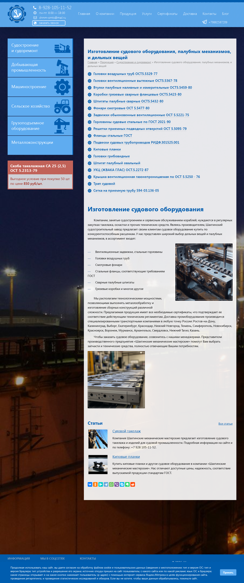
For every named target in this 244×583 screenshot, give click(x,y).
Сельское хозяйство (30, 106)
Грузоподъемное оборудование (27, 125)
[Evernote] (127, 484)
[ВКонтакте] (90, 484)
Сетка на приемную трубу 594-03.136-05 (126, 190)
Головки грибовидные (111, 156)
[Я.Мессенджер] (100, 484)
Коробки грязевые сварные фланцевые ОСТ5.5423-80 (137, 94)
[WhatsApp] (111, 484)
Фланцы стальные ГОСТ (112, 135)
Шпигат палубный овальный (116, 163)
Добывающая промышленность (28, 67)
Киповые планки (107, 149)
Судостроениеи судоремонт (25, 47)
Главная (92, 62)
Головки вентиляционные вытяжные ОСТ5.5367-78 (135, 80)
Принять (228, 572)
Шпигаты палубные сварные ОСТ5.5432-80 (128, 101)
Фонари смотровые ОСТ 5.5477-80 (121, 108)
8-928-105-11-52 (55, 7)
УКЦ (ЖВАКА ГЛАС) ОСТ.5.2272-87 (120, 169)
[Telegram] (106, 484)
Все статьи (225, 423)
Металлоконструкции (32, 142)
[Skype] (122, 484)
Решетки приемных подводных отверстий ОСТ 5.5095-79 (140, 128)
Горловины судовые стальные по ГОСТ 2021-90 (132, 121)
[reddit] (132, 484)
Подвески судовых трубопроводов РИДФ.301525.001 (136, 142)
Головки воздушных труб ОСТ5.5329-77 (125, 73)
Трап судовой (104, 183)
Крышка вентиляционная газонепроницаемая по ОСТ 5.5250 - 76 (146, 176)
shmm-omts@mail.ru (52, 17)
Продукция (107, 62)
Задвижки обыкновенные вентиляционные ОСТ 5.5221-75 (141, 115)
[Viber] (116, 484)
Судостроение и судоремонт (133, 62)
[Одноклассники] (95, 484)
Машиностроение (28, 86)
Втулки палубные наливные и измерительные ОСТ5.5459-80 (142, 87)
